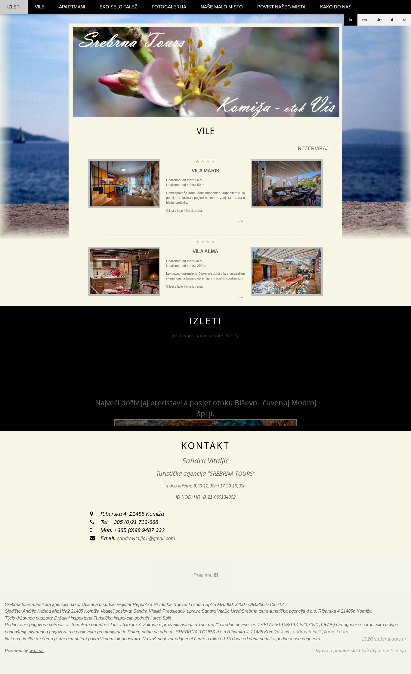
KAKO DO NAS (335, 6)
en (364, 19)
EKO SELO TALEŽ (118, 6)
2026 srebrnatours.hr (384, 639)
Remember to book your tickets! (205, 335)
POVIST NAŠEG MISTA (281, 6)
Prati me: (203, 575)
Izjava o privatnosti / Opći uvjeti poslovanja (361, 650)
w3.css (36, 650)
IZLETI (13, 6)
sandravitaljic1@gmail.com (146, 538)
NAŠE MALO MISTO (222, 6)
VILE (40, 6)
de (379, 19)
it (392, 19)
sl (404, 19)
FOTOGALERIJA (169, 6)
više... (241, 221)
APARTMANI (72, 6)
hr (351, 19)
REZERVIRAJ (313, 148)
